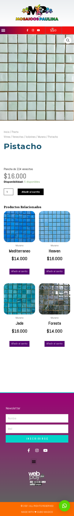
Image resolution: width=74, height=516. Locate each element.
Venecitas (18, 137)
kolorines (31, 137)
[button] (3, 30)
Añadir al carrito (31, 191)
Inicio (6, 132)
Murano (42, 137)
